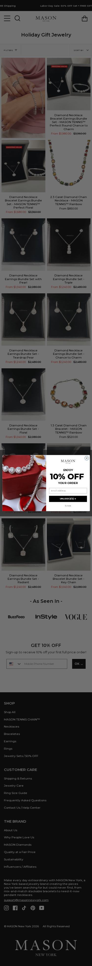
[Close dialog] (87, 458)
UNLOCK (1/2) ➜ (68, 498)
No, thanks (68, 506)
